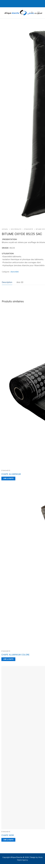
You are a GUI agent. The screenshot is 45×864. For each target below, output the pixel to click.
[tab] (7, 282)
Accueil (5, 229)
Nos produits (16, 229)
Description (7, 282)
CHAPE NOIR (7, 835)
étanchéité (28, 229)
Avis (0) (19, 282)
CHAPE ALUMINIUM (11, 474)
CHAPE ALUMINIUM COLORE (15, 654)
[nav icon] (38, 12)
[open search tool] (32, 13)
